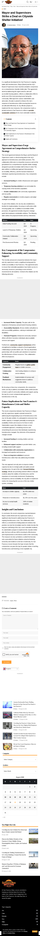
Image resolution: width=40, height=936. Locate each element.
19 (15, 802)
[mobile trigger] (3, 2)
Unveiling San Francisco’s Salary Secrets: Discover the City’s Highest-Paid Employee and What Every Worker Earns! (25, 725)
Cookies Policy (11, 933)
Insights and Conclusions (11, 139)
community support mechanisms (20, 345)
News (19, 25)
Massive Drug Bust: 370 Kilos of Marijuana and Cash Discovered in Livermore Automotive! (14, 866)
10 (5, 797)
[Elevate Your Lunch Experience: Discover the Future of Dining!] (7, 746)
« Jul (4, 817)
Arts (20, 910)
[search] (27, 1)
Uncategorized (20, 924)
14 (25, 797)
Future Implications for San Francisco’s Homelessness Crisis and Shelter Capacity (19, 134)
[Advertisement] (20, 299)
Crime (20, 913)
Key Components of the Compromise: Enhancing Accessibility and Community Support (20, 129)
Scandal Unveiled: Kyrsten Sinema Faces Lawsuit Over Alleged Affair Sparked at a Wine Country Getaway (24, 736)
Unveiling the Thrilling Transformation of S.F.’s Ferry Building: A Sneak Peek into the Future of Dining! (14, 855)
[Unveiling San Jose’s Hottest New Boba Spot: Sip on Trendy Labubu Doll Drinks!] (33, 831)
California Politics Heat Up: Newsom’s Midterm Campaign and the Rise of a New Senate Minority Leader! (24, 715)
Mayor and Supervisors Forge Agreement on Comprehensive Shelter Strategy (19, 124)
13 (20, 797)
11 (10, 797)
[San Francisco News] (8, 2)
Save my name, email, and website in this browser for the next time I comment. (19, 647)
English (8, 669)
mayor (11, 600)
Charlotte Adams (12, 25)
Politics (16, 719)
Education (20, 916)
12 (15, 797)
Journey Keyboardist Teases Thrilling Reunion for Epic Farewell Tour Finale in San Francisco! (24, 704)
